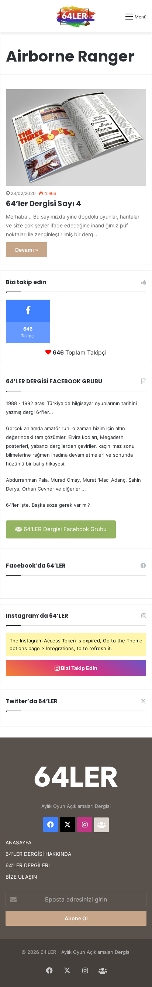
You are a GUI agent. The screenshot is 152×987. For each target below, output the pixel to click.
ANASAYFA (18, 842)
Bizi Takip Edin (78, 668)
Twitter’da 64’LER (32, 701)
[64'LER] (76, 16)
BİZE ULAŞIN (21, 877)
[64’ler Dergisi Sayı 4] (76, 137)
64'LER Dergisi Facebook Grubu (64, 529)
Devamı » (26, 250)
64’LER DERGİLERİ (28, 865)
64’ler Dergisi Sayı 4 (43, 203)
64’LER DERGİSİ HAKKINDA (38, 854)
